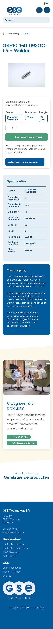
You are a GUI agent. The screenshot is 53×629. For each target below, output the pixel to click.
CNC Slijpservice (11, 552)
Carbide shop (9, 556)
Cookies (7, 575)
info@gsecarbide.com (23, 443)
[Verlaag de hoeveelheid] (8, 128)
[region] (26, 75)
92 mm (43, 118)
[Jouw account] (47, 10)
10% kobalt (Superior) (12, 118)
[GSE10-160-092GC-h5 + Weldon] (26, 75)
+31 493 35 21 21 (20, 437)
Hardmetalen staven (13, 544)
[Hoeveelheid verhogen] (17, 128)
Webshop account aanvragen (23, 162)
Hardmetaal (12, 539)
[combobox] (24, 20)
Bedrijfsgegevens (12, 567)
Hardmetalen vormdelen (15, 548)
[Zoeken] (47, 20)
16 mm (30, 117)
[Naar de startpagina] (14, 11)
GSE (6, 563)
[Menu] (4, 11)
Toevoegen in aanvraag (28, 136)
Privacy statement (12, 571)
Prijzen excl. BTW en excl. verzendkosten (22, 105)
